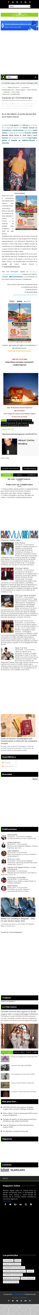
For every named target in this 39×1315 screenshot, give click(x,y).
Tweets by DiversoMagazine (11, 932)
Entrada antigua (30, 468)
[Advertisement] (19, 50)
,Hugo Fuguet (28, 106)
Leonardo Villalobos (14, 1267)
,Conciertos (6, 106)
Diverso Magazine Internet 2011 (24, 1057)
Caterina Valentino (13, 1274)
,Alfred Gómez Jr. (29, 104)
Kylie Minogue (28, 1278)
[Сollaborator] (19, 25)
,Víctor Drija (23, 108)
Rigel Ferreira (12, 886)
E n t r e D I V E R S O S (24, 621)
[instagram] (29, 2)
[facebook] (8, 2)
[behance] (25, 2)
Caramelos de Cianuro (14, 1271)
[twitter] (13, 2)
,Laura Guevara (7, 108)
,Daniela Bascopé (16, 106)
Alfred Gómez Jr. (14, 87)
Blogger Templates (19, 1298)
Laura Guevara (32, 90)
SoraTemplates (17, 1294)
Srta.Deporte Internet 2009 (23, 1074)
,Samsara (15, 108)
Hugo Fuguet (20, 90)
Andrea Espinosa (13, 842)
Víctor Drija (15, 92)
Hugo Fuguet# (22, 423)
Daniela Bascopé (8, 90)
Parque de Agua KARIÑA (21, 1065)
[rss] (21, 2)
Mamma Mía (12, 835)
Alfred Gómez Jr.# (13, 420)
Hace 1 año (32, 1052)
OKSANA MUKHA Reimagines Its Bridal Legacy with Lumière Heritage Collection (18, 1108)
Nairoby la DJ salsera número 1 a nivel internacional (21, 868)
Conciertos (25, 87)
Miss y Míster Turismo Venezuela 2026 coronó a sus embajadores (20, 1114)
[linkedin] (20, 1204)
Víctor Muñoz (20, 543)
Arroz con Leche (13, 859)
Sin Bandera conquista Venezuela (15, 1131)
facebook (32, 475)
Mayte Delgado (11, 1282)
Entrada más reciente (10, 468)
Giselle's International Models (23, 1091)
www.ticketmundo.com (12, 266)
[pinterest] (17, 2)
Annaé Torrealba (12, 1264)
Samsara (7, 92)
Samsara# (13, 425)
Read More (7, 1201)
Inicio (5, 1178)
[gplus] (15, 1204)
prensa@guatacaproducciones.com (25, 294)
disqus (19, 475)
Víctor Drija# (23, 425)
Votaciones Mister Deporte (22, 1083)
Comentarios (8, 766)
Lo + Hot (7, 1052)
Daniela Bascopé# (8, 423)
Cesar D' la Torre (21, 648)
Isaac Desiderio (13, 851)
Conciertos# (26, 420)
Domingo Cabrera (21, 568)
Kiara (17, 1260)
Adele (30, 1271)
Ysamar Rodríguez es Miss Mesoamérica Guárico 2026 (18, 1126)
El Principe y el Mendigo (16, 877)
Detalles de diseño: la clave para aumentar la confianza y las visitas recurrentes (19, 1120)
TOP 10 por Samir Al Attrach (25, 595)
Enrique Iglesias (11, 1278)
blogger (6, 475)
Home (4, 87)
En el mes (19, 1052)
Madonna (8, 1260)
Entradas (6, 763)
